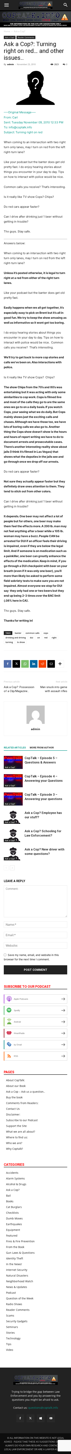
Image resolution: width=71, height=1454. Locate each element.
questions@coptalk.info (43, 1407)
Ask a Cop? (19, 31)
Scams (10, 1315)
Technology (13, 1338)
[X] (16, 664)
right (54, 637)
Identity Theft (14, 1258)
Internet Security (16, 1270)
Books (9, 1201)
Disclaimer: (13, 1114)
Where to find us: (17, 1137)
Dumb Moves (14, 1218)
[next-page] (12, 868)
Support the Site (16, 1126)
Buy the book (14, 1097)
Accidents (12, 1173)
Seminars (12, 1327)
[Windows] (40, 1418)
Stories (10, 1332)
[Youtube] (51, 1418)
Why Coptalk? (14, 1149)
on (38, 637)
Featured (11, 1235)
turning (9, 642)
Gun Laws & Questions (20, 1252)
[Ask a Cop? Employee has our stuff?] (13, 817)
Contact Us (13, 1109)
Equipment (13, 1230)
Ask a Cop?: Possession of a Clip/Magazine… (19, 689)
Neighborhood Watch (19, 1281)
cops (46, 633)
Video (9, 1350)
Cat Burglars (14, 1207)
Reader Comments (26, 37)
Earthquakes (14, 1224)
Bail (8, 1195)
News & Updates (16, 1287)
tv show (21, 642)
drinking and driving (15, 637)
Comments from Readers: (22, 1103)
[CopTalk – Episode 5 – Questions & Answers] (13, 762)
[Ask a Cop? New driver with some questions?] (13, 853)
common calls (32, 633)
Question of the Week (19, 1298)
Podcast (11, 1292)
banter (18, 633)
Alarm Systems (15, 1178)
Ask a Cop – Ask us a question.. (25, 1091)
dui (31, 637)
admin (10, 64)
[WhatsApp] (25, 664)
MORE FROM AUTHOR (42, 747)
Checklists (12, 1212)
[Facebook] (7, 664)
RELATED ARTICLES (15, 747)
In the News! (14, 1264)
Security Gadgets (16, 1321)
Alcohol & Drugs (16, 1184)
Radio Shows (14, 1304)
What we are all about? (20, 1131)
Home (7, 31)
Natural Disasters (17, 1275)
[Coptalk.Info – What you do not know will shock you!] (35, 19)
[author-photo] (36, 723)
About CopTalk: (15, 1080)
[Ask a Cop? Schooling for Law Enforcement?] (13, 835)
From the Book (15, 1247)
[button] (6, 5)
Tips (8, 1344)
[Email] (51, 664)
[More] (60, 664)
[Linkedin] (33, 664)
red (46, 637)
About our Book (16, 1086)
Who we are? (14, 1143)
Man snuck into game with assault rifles (53, 689)
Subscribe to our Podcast (22, 1120)
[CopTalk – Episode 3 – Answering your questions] (13, 799)
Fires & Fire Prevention (20, 1241)
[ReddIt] (42, 664)
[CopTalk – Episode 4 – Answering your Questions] (13, 780)
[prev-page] (6, 868)
